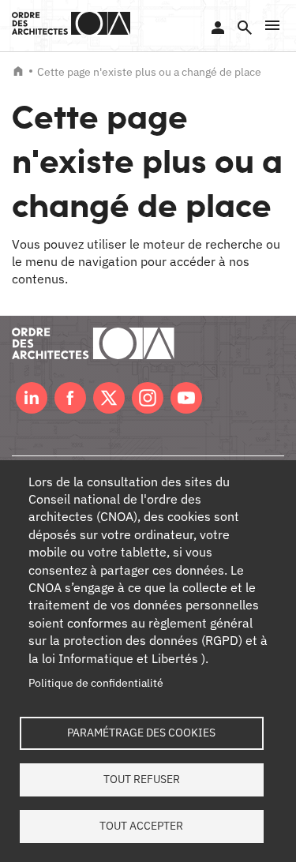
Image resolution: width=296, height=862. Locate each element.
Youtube (186, 398)
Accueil (18, 71)
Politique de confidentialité (95, 683)
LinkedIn (31, 398)
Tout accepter (141, 826)
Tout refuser (141, 779)
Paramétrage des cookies (141, 732)
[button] (272, 25)
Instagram (147, 398)
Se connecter (218, 27)
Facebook (70, 398)
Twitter (109, 398)
